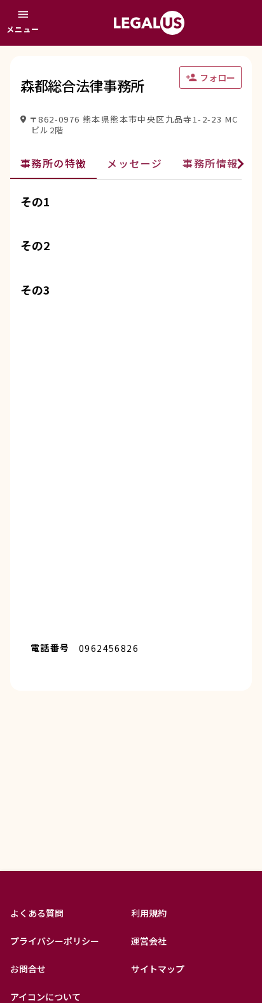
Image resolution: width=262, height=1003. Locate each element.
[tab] (53, 164)
